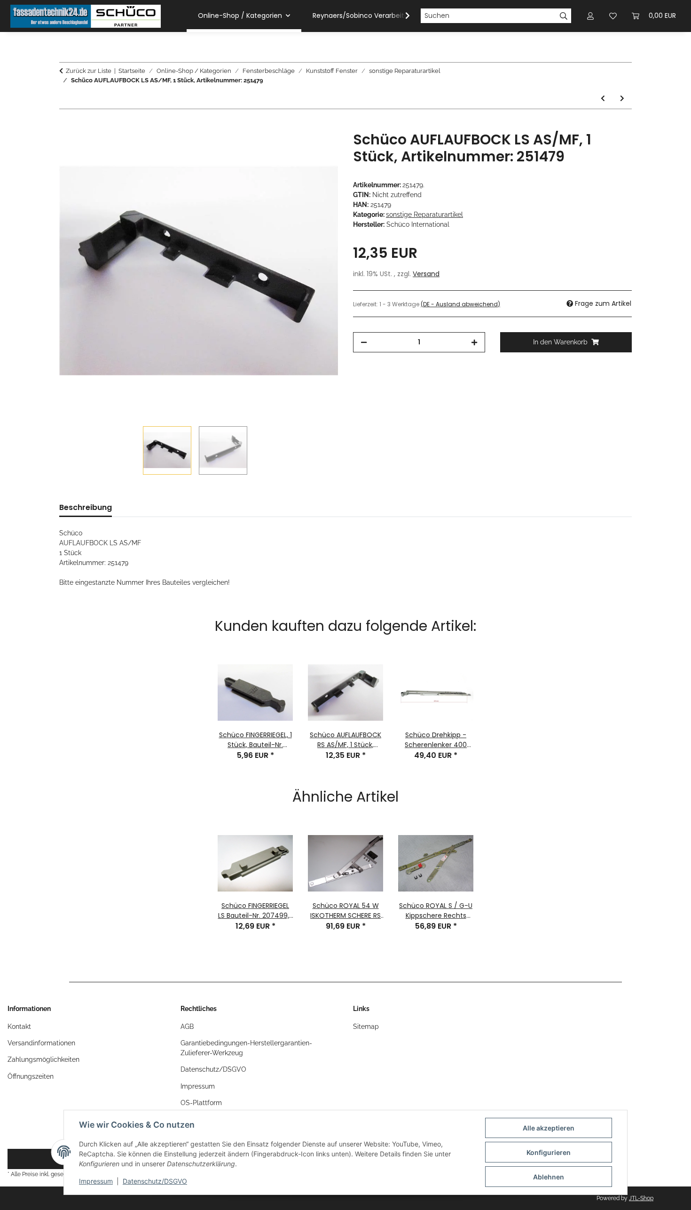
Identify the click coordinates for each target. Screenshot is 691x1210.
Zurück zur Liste (88, 70)
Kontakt (19, 1026)
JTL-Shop (641, 1198)
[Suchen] (564, 16)
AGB (187, 1026)
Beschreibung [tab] (85, 507)
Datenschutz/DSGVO (155, 1181)
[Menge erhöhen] (474, 342)
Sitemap (366, 1026)
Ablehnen (548, 1177)
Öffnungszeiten (31, 1076)
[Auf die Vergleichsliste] (293, 149)
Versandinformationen (41, 1043)
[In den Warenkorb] (66, 126)
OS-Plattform (201, 1103)
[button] (401, 16)
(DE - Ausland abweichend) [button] (460, 304)
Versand (426, 274)
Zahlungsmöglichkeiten (43, 1059)
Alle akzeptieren (548, 1128)
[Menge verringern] (363, 342)
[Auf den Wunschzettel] (318, 149)
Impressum (96, 1181)
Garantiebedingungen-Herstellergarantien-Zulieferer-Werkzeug (246, 1048)
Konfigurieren (548, 1152)
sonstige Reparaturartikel (424, 214)
